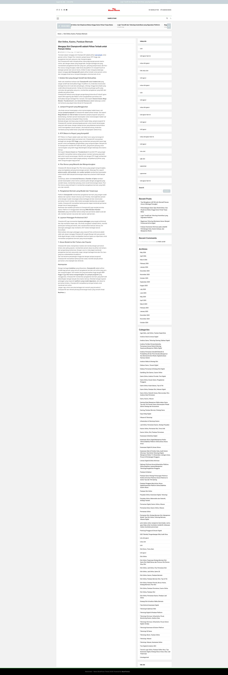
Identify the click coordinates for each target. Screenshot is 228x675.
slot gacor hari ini (145, 56)
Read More (61, 292)
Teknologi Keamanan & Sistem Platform (152, 627)
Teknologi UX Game (146, 631)
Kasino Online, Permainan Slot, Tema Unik (152, 428)
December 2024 (144, 315)
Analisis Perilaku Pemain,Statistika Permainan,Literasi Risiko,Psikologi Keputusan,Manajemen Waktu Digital (151, 346)
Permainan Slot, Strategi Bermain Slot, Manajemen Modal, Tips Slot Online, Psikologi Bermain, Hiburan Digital (155, 517)
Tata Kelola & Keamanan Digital (149, 605)
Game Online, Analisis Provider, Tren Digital (153, 376)
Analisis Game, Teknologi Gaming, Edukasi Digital (155, 340)
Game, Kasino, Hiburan (147, 399)
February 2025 (144, 308)
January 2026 (144, 267)
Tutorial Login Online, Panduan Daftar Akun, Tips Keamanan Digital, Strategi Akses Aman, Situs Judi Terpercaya (155, 652)
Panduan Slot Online (146, 491)
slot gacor (143, 78)
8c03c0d (62, 52)
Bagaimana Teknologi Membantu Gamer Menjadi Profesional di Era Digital (138, 2)
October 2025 (144, 278)
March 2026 (143, 260)
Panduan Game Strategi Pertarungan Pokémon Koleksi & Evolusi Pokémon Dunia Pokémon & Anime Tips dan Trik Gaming (154, 478)
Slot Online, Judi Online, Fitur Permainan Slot (153, 568)
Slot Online (143, 556)
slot (141, 48)
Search (141, 188)
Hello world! (161, 241)
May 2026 (143, 252)
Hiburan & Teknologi (146, 417)
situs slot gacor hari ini (147, 137)
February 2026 (144, 263)
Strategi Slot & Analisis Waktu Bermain (151, 601)
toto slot (142, 151)
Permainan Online (145, 511)
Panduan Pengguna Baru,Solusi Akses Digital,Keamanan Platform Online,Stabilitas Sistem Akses (153, 485)
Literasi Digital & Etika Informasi (149, 460)
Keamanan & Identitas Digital (148, 436)
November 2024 (145, 319)
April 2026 (143, 256)
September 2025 (145, 282)
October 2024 (144, 322)
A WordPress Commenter (148, 241)
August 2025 (144, 285)
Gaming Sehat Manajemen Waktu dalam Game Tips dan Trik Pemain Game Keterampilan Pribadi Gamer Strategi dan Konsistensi (154, 404)
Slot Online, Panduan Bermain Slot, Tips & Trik (153, 579)
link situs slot (144, 70)
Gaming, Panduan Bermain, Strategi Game (152, 410)
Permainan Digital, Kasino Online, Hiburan (152, 504)
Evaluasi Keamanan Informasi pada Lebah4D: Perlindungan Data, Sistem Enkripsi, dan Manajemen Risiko (154, 229)
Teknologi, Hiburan (145, 638)
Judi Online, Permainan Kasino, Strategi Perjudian (154, 425)
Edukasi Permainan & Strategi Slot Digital (152, 369)
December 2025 (144, 271)
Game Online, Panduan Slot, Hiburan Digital (153, 389)
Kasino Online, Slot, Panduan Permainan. (152, 432)
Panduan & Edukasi (145, 472)
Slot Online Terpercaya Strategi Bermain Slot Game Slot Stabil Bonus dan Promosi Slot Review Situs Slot (154, 562)
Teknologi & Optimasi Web (148, 609)
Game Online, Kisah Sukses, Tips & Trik (151, 385)
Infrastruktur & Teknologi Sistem (149, 421)
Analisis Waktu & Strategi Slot (149, 361)
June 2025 (143, 293)
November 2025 (145, 274)
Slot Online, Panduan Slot (147, 592)
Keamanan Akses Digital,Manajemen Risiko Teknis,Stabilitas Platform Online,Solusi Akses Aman (154, 441)
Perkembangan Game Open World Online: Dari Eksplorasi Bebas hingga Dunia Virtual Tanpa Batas (154, 210)
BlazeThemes (126, 671)
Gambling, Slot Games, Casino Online (151, 372)
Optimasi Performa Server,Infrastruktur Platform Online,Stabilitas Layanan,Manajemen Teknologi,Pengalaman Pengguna (154, 466)
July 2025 (143, 289)
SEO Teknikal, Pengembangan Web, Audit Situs (154, 534)
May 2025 (143, 297)
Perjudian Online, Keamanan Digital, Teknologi (153, 495)
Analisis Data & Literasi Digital (149, 337)
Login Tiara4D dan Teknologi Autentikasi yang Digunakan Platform (112, 25)
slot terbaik (98, 55)
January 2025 (144, 311)
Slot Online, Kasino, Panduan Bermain (151, 575)
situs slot (143, 542)
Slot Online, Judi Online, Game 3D (150, 571)
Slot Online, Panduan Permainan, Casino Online (154, 588)
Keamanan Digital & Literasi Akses (150, 447)
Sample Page (112, 18)
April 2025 (143, 300)
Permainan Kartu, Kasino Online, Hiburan (152, 508)
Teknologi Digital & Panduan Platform (151, 612)
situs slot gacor (145, 63)
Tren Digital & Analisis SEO (148, 646)
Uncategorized (144, 657)
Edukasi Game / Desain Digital (149, 365)
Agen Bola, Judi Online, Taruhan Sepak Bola (153, 333)
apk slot (142, 159)
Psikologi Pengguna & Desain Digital (151, 530)
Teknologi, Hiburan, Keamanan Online (151, 642)
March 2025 (143, 304)
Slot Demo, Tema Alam (147, 549)
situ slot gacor (144, 538)
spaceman (143, 166)
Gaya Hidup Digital (145, 414)
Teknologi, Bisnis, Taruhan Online (150, 635)
